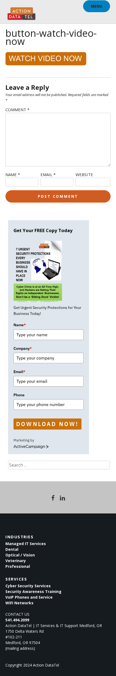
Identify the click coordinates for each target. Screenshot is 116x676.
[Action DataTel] (21, 11)
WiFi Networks (19, 602)
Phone (19, 395)
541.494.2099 (17, 619)
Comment (17, 109)
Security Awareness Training (33, 591)
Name (12, 174)
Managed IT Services (25, 543)
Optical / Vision (20, 555)
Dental (11, 549)
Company (22, 348)
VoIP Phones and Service (29, 597)
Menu (96, 6)
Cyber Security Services (28, 585)
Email (48, 174)
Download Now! (47, 424)
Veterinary (15, 560)
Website (84, 174)
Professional (17, 566)
